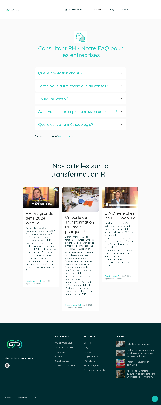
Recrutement (61, 352)
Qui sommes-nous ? (74, 9)
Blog (112, 9)
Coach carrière (62, 361)
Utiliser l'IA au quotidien (65, 365)
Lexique (87, 352)
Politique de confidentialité (96, 370)
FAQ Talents (89, 361)
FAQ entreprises (91, 356)
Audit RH (59, 356)
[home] (12, 9)
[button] (96, 9)
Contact (126, 9)
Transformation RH (33, 281)
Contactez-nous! (65, 136)
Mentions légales (91, 365)
